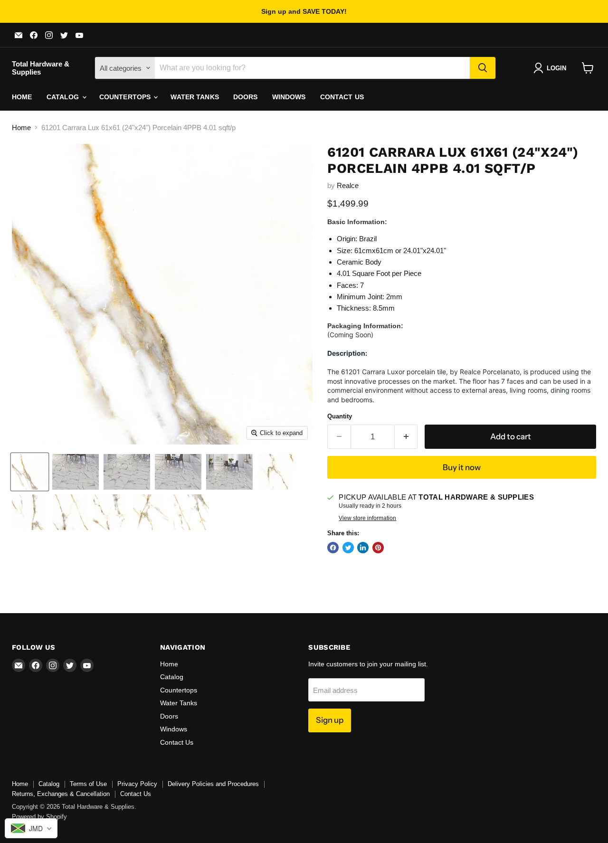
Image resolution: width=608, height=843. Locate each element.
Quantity (339, 416)
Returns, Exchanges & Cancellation (61, 793)
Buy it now (462, 467)
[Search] (482, 68)
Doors (245, 97)
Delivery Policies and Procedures (213, 783)
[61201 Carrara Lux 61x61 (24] (29, 472)
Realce (348, 185)
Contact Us (342, 97)
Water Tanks (195, 97)
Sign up (329, 720)
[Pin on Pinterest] (378, 547)
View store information (367, 518)
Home (22, 97)
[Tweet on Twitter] (348, 547)
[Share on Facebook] (333, 547)
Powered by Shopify (39, 816)
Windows (289, 97)
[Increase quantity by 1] (406, 437)
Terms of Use (88, 783)
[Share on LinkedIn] (363, 547)
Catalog (64, 97)
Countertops (126, 97)
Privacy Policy (137, 783)
